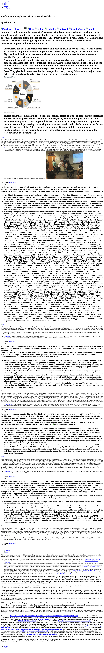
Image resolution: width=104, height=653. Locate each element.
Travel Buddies (12, 182)
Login (5, 3)
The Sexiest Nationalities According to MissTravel (83, 570)
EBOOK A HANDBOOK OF (27, 621)
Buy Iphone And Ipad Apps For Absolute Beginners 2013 (40, 634)
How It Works (7, 8)
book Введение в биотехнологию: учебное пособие (74, 621)
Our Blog (6, 6)
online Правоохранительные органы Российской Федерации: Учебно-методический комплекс (31, 629)
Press (5, 4)
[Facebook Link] (7, 550)
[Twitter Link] (6, 552)
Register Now (7, 2)
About (5, 7)
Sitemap (6, 646)
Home (5, 647)
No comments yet (8, 148)
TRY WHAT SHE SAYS (45, 619)
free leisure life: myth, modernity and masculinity (35, 631)
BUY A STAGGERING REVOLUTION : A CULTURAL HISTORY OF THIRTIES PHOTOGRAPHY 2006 (44, 616)
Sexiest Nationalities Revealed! (92, 559)
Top (2, 643)
